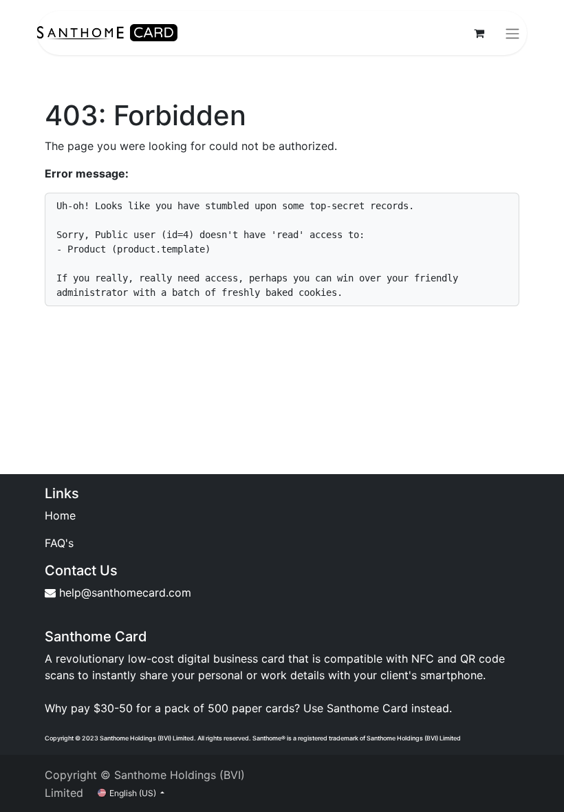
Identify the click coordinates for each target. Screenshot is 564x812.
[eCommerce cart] (478, 33)
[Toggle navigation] (512, 33)
